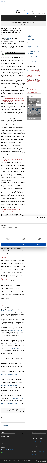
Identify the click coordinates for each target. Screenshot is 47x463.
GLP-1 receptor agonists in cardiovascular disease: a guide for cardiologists (33, 75)
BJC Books (2, 439)
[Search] (45, 11)
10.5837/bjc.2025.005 (7, 38)
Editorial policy (3, 443)
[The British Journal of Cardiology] (11, 4)
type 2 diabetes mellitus (33, 61)
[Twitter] (11, 449)
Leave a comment (15, 38)
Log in (22, 24)
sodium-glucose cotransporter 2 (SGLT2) (33, 50)
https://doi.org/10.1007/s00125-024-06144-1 (9, 367)
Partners (2, 444)
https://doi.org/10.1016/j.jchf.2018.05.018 (17, 348)
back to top (23, 414)
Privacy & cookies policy (37, 460)
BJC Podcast (37, 16)
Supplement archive (21, 16)
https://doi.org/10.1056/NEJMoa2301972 (16, 398)
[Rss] (3, 452)
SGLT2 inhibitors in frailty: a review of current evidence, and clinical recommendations (33, 91)
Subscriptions (3, 447)
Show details (21, 41)
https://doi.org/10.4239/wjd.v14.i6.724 (13, 343)
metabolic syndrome (32, 56)
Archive (14, 16)
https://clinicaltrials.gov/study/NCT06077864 (9, 391)
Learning (28, 16)
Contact (3, 19)
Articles (10, 16)
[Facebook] (4, 449)
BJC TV (32, 16)
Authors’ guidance (3, 437)
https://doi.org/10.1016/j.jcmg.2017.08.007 (8, 336)
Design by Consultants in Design (41, 461)
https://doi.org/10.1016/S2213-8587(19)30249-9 (14, 325)
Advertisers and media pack (5, 436)
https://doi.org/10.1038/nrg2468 (6, 310)
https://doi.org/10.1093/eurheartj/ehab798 (9, 317)
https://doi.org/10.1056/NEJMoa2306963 (8, 354)
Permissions (2, 446)
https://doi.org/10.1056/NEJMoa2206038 (8, 359)
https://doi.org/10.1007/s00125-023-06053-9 (9, 385)
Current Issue (4, 16)
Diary (42, 16)
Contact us (2, 440)
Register (24, 24)
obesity (29, 58)
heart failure (31, 53)
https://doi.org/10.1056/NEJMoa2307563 (16, 330)
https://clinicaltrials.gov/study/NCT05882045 (9, 403)
